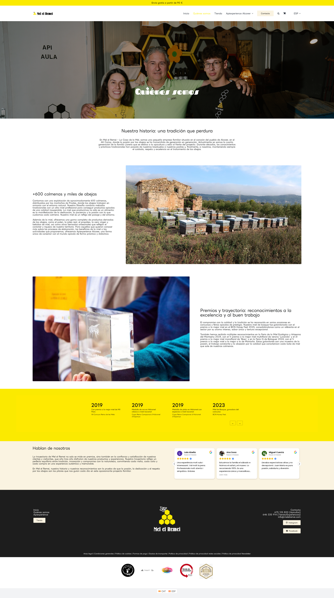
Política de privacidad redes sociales (205, 554)
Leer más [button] (181, 475)
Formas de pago (140, 554)
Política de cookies (123, 554)
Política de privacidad (178, 554)
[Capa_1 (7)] (43, 13)
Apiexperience (40, 514)
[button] (278, 13)
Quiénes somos (41, 512)
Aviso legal (88, 554)
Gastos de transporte (158, 554)
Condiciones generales (104, 554)
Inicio (36, 510)
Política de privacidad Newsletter (236, 554)
